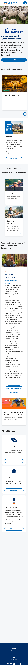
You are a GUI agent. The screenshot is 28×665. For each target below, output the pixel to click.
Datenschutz (14, 650)
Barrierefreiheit (14, 659)
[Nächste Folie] (25, 114)
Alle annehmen (14, 392)
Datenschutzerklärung (10, 280)
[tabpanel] (14, 92)
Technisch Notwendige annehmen (14, 388)
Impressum (14, 648)
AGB (14, 657)
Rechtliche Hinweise (14, 655)
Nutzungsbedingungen (14, 653)
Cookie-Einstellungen (14, 385)
